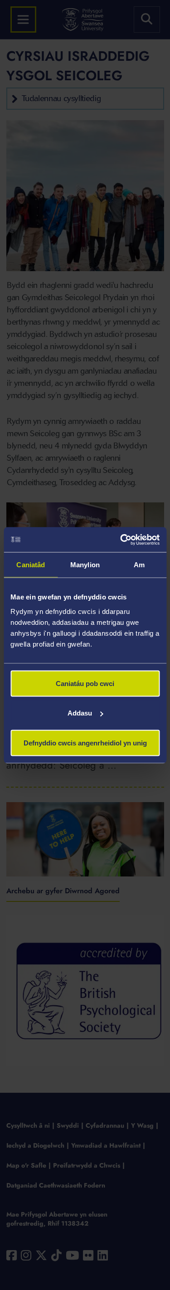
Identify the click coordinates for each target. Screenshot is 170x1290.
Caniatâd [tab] (30, 565)
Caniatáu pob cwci (85, 683)
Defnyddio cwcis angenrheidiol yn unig (85, 742)
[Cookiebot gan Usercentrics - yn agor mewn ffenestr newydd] (121, 539)
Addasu (80, 713)
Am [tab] (139, 565)
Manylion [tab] (85, 565)
